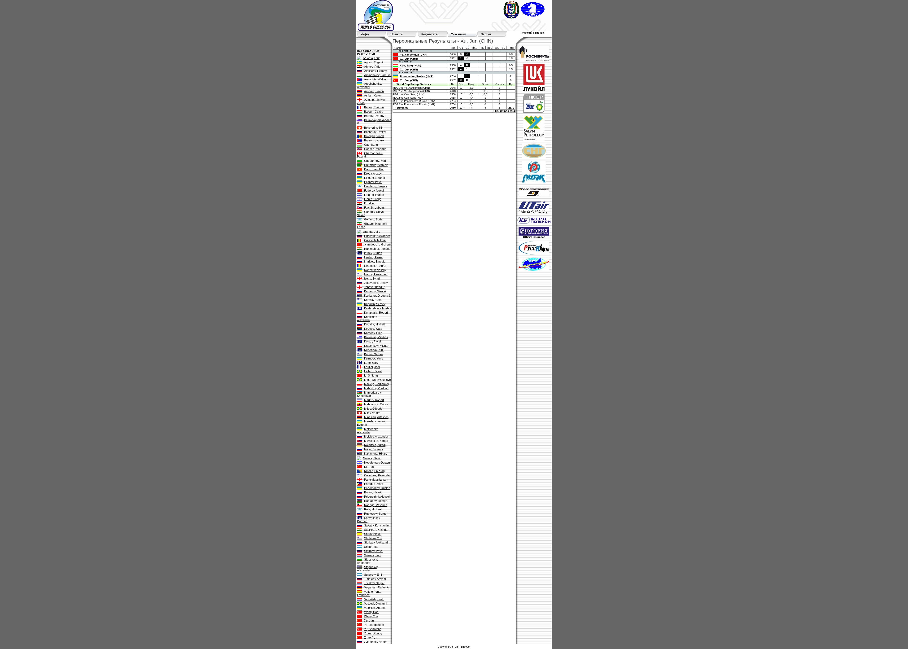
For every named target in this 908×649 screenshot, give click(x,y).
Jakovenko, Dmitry (376, 283)
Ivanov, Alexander (375, 274)
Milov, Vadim (372, 413)
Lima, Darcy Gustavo (377, 380)
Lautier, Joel (372, 367)
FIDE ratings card (504, 111)
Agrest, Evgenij (374, 62)
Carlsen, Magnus (375, 149)
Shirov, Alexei (372, 534)
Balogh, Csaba (373, 111)
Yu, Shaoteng (372, 629)
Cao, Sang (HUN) (410, 65)
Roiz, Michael (373, 509)
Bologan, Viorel (374, 136)
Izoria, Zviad (372, 278)
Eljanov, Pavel (373, 182)
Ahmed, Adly (372, 66)
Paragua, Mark (373, 484)
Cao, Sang (371, 144)
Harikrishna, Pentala (377, 248)
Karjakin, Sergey (374, 304)
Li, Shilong (371, 375)
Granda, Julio (371, 231)
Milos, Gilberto (373, 408)
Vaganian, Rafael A (376, 587)
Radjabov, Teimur (375, 501)
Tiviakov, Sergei (374, 583)
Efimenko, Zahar (374, 178)
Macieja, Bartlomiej (376, 384)
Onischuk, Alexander (377, 475)
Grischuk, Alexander (377, 236)
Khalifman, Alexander (367, 318)
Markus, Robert (374, 400)
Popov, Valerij (373, 492)
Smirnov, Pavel (373, 551)
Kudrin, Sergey (373, 354)
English (539, 32)
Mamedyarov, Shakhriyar (369, 394)
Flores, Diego (372, 199)
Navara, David (372, 458)
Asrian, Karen (373, 95)
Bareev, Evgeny (374, 116)
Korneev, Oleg (373, 333)
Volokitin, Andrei (374, 608)
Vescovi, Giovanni (375, 603)
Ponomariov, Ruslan (377, 488)
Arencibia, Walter (375, 79)
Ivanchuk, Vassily (375, 270)
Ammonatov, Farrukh (377, 75)
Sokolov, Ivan (372, 555)
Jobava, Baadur (374, 287)
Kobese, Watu (373, 328)
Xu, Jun (369, 620)
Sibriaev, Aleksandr (376, 542)
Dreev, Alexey (373, 173)
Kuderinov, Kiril (374, 350)
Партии (486, 34)
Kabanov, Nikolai (375, 291)
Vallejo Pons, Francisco (369, 593)
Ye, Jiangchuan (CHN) (413, 54)
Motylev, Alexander (376, 436)
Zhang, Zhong (373, 633)
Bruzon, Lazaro (374, 140)
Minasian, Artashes (376, 417)
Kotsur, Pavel (372, 341)
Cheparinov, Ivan (375, 160)
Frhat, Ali (369, 203)
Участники (458, 34)
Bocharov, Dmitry (375, 132)
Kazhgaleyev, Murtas (377, 308)
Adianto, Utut (371, 58)
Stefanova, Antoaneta (367, 561)
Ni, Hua (369, 467)
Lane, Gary (371, 362)
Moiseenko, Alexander (368, 430)
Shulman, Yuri (373, 538)
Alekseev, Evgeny (375, 71)
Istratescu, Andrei (375, 265)
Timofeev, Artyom (375, 579)
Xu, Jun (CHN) (409, 58)
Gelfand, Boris (373, 219)
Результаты (429, 34)
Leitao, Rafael (373, 371)
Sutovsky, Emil (373, 574)
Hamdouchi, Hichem (377, 244)
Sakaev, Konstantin (376, 525)
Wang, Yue (371, 616)
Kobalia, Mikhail (374, 324)
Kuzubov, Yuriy (373, 358)
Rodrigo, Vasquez (375, 505)
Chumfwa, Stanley (376, 165)
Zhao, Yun (370, 637)
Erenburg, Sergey (375, 186)
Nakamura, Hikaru (376, 453)
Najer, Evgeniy (373, 449)
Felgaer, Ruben (374, 195)
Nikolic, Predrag (374, 471)
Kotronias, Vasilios (376, 337)
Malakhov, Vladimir (376, 388)
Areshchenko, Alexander (369, 85)
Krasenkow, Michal (376, 345)
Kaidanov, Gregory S (377, 295)
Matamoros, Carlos (376, 404)
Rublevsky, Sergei (375, 513)
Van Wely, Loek (374, 599)
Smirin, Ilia (371, 546)
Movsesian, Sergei (376, 441)
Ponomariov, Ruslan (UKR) (416, 76)
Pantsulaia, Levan (375, 479)
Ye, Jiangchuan (374, 625)
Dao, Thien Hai (374, 169)
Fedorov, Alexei (374, 190)
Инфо (365, 34)
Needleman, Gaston (377, 462)
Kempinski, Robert (376, 312)
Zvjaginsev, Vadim (375, 642)
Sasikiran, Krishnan (376, 529)
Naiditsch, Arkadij (375, 445)
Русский (527, 32)
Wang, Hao (371, 612)
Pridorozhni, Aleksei (377, 496)
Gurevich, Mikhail (375, 240)
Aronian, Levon (374, 91)
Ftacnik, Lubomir (374, 207)
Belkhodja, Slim (374, 127)
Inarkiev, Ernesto (374, 261)
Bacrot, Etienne (374, 107)
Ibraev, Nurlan (373, 253)
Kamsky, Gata (373, 300)
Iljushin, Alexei (373, 257)
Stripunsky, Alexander (367, 569)
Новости (396, 34)
